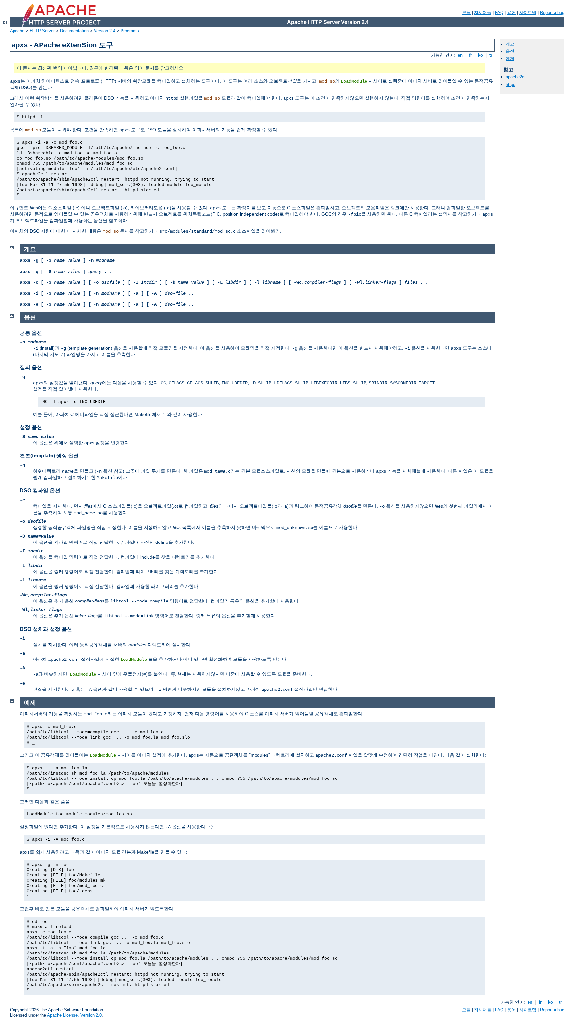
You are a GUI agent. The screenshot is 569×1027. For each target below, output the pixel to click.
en (460, 55)
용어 (511, 12)
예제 (510, 58)
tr (491, 55)
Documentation (74, 30)
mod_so (327, 81)
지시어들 (482, 12)
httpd (510, 84)
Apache (17, 30)
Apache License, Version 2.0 (74, 1015)
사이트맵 (527, 12)
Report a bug (552, 12)
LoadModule (354, 81)
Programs (130, 30)
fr (470, 55)
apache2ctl (516, 76)
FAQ (499, 12)
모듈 (466, 12)
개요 (510, 44)
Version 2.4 (104, 30)
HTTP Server (42, 30)
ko (480, 55)
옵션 (510, 51)
